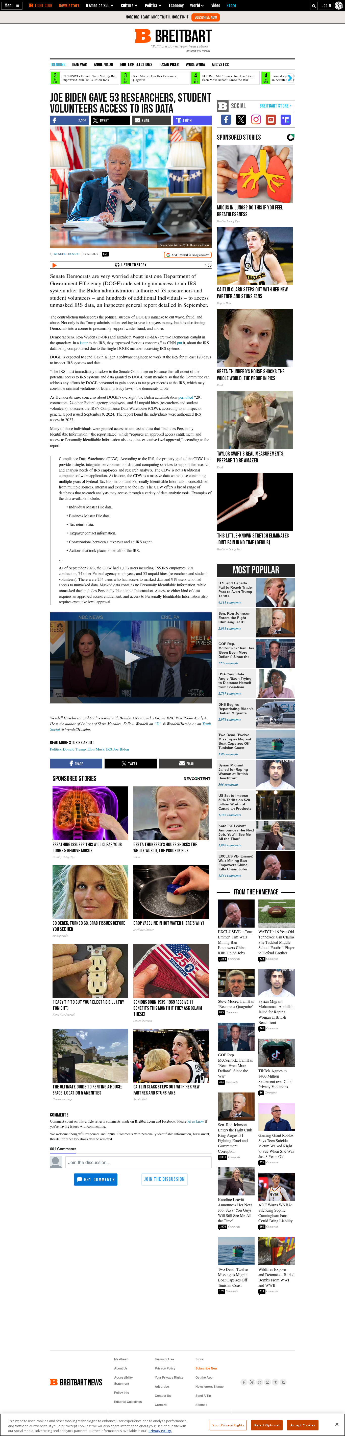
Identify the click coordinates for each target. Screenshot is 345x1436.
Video (215, 5)
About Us (121, 1368)
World (195, 5)
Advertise (162, 1386)
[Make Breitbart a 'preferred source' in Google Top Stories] (188, 255)
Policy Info (121, 1393)
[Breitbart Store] (231, 5)
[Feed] (283, 1382)
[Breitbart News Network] (223, 106)
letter (84, 342)
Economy (176, 5)
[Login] (326, 6)
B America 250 (98, 5)
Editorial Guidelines (128, 1402)
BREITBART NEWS (81, 1382)
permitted (185, 397)
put (179, 342)
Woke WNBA (195, 64)
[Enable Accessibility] (339, 6)
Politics (55, 749)
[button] (11, 6)
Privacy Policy (165, 1368)
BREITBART (182, 36)
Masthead (121, 1359)
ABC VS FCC (220, 64)
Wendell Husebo (66, 254)
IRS (109, 749)
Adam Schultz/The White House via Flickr (184, 245)
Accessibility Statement (123, 1380)
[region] (172, 1424)
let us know (195, 1121)
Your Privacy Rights (228, 1425)
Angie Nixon (103, 64)
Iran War (79, 64)
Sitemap (201, 1405)
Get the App (203, 1377)
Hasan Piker (169, 64)
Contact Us (163, 1396)
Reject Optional (267, 1425)
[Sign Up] (205, 17)
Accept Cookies (302, 1425)
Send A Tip (203, 1396)
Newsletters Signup (209, 1386)
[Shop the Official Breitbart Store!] (275, 106)
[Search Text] (314, 6)
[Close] (336, 1424)
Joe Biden (121, 749)
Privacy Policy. (160, 1430)
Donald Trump (74, 749)
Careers (161, 1405)
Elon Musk (96, 749)
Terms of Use (164, 1359)
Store (199, 1359)
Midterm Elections (136, 64)
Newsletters (69, 5)
